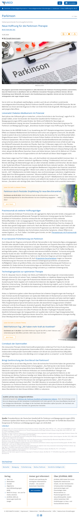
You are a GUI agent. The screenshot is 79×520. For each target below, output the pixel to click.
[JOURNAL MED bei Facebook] (38, 515)
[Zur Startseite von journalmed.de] (7, 3)
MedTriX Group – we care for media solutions (16, 494)
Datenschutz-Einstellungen (66, 511)
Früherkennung (26, 467)
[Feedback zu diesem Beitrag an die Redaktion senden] (74, 34)
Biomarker (6, 467)
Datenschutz (34, 511)
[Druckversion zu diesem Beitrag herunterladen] (63, 34)
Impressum (24, 511)
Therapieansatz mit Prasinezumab (64, 232)
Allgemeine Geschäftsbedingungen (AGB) (14, 488)
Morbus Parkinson (39, 467)
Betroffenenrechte (45, 511)
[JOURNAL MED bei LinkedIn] (41, 515)
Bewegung (15, 467)
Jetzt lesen (9, 204)
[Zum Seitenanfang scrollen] (75, 516)
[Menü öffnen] (60, 3)
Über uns (10, 479)
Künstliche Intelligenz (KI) (56, 467)
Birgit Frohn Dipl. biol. (8, 30)
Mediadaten (11, 481)
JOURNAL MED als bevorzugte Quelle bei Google (14, 499)
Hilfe (54, 511)
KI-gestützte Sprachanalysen (46, 258)
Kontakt (9, 484)
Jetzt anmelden (36, 490)
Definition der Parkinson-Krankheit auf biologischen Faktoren (37, 399)
